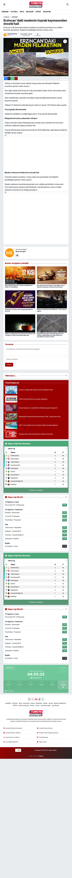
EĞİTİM (15, 705)
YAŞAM (50, 703)
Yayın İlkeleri (55, 705)
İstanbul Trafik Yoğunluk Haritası (48, 732)
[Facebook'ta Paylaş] (5, 78)
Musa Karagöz (21, 251)
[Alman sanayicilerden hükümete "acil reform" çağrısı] (52, 299)
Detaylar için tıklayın (36, 490)
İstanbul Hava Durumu (46, 728)
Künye (37, 705)
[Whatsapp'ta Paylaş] (12, 78)
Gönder (9, 364)
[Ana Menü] (4, 4)
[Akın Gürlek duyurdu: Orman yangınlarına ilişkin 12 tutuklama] (20, 275)
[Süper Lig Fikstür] (66, 497)
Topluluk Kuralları (45, 705)
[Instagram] (32, 699)
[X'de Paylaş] (8, 78)
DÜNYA (38, 12)
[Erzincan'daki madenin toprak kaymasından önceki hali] (36, 57)
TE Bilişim (40, 756)
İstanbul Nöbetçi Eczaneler (14, 728)
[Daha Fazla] (16, 78)
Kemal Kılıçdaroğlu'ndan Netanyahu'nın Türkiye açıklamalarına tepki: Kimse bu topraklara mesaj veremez (50, 335)
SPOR (22, 12)
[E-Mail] (17, 255)
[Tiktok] (39, 699)
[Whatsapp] (42, 699)
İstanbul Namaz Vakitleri (13, 732)
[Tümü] (66, 376)
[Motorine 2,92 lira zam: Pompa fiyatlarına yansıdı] (20, 299)
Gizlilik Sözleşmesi (23, 705)
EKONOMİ (47, 12)
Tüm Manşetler (43, 737)
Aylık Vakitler (9, 691)
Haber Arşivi (43, 742)
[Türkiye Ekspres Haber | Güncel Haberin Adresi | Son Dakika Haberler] (36, 5)
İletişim (32, 705)
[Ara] (68, 4)
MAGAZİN (29, 12)
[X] (29, 699)
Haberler (6, 17)
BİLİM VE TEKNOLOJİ (60, 703)
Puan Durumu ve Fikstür (13, 737)
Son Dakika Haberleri (11, 742)
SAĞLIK (45, 703)
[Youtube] (36, 699)
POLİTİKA (14, 12)
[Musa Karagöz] (9, 253)
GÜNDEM (4, 12)
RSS (19, 750)
